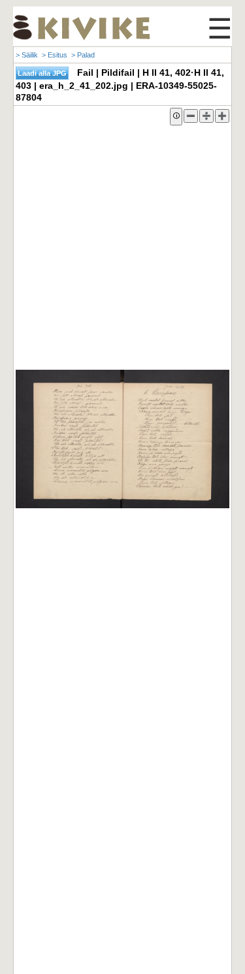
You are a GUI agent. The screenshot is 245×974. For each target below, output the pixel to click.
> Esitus (54, 55)
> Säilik (27, 55)
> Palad (83, 55)
